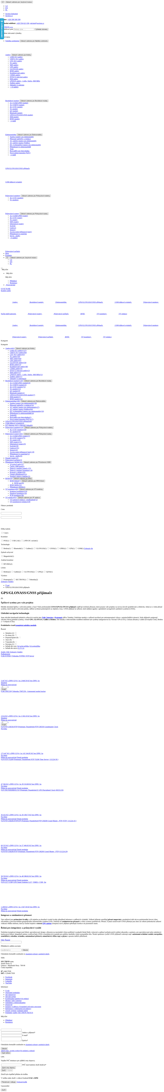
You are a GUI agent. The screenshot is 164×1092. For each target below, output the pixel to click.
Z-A (22, 648)
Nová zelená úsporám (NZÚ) (20, 153)
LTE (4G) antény (16, 61)
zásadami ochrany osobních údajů (37, 954)
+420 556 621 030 (22, 23)
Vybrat (10, 1070)
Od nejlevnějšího (23, 646)
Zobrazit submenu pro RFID (23, 478)
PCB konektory (17, 495)
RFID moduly (15, 119)
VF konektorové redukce (20, 502)
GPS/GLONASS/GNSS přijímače (17, 168)
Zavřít (4, 1070)
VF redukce (11, 497)
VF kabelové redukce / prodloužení (24, 500)
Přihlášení (13, 281)
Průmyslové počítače (12, 251)
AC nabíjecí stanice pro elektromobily (23, 141)
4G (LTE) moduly (16, 107)
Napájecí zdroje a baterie (20, 476)
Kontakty (8, 255)
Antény (8, 55)
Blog (7, 253)
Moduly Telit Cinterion (13, 1001)
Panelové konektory (18, 493)
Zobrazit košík (22, 1082)
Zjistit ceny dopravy (8, 1068)
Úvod (7, 585)
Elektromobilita (10, 135)
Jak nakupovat (10, 995)
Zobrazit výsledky (7, 582)
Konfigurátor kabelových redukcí (17, 999)
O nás (7, 991)
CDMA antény (15, 75)
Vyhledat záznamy (41, 29)
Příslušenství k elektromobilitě (20, 147)
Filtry (3, 940)
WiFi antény (14, 65)
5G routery (14, 220)
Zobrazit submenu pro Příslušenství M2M (37, 462)
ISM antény (14, 79)
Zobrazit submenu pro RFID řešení (33, 481)
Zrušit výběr (5, 652)
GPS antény (14, 67)
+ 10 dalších (14, 87)
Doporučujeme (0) (12, 637)
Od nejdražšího (34, 646)
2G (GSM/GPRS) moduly (19, 103)
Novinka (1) (9, 644)
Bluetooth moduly (16, 113)
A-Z (19, 648)
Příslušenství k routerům (18, 234)
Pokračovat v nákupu (9, 1082)
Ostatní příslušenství (18, 474)
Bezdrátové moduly (12, 101)
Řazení (7, 940)
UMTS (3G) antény (17, 59)
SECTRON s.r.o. (7, 27)
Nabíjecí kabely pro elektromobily (22, 137)
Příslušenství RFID (17, 487)
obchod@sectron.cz (37, 23)
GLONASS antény (16, 69)
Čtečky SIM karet (17, 466)
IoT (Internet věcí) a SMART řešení (19, 425)
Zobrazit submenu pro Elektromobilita (30, 135)
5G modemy (14, 200)
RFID (8, 478)
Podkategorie (5, 654)
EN (6, 8)
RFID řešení (15, 481)
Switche (13, 226)
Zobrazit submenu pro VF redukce (29, 497)
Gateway (13, 228)
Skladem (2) (9, 633)
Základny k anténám (17, 85)
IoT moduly (14, 111)
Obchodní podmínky (12, 993)
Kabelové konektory (18, 491)
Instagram (8, 979)
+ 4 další (13, 121)
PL (6, 10)
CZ (3, 2)
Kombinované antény (17, 73)
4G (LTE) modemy (16, 198)
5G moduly (14, 109)
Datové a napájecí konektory (21, 470)
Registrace (13, 283)
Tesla (11, 149)
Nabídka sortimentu (12, 41)
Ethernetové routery (17, 224)
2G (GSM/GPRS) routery (19, 216)
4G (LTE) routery (16, 218)
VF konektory (11, 489)
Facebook (8, 977)
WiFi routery (14, 222)
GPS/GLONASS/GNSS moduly (21, 115)
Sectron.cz (9, 16)
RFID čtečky (16, 485)
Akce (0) (8, 640)
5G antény (13, 63)
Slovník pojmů (10, 997)
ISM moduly (14, 117)
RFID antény (14, 71)
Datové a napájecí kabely (20, 468)
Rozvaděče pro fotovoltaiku (19, 151)
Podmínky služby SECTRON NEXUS (19, 1013)
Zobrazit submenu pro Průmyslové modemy (36, 196)
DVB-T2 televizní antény (19, 77)
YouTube (8, 983)
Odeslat (25, 950)
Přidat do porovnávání (9, 685)
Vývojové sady (16, 464)
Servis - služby (15, 236)
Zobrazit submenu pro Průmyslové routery (34, 214)
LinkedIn (8, 981)
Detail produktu (22, 757)
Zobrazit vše (88, 548)
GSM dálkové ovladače (13, 182)
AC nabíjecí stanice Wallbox (20, 143)
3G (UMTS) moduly (17, 105)
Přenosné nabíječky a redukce (20, 139)
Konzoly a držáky (17, 472)
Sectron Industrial (11, 14)
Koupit (4, 689)
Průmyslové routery (12, 214)
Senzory (13, 230)
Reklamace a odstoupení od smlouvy (18, 1009)
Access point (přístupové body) (21, 232)
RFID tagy (19, 483)
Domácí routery (11, 458)
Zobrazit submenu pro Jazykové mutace (19, 2)
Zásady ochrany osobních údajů (16, 1011)
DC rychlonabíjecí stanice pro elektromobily (25, 145)
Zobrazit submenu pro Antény (21, 55)
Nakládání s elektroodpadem (15, 1003)
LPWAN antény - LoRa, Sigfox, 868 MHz (25, 81)
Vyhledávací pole (7, 29)
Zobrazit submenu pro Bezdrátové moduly (34, 101)
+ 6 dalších (14, 238)
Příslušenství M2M (13, 462)
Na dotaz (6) (10, 635)
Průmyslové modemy (12, 196)
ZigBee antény (15, 83)
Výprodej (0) (10, 642)
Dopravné (8, 1005)
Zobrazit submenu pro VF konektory (31, 489)
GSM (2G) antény (16, 57)
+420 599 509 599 (13, 19)
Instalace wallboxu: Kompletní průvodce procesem (23, 1007)
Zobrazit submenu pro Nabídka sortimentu (34, 41)
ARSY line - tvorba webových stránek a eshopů (18, 1051)
